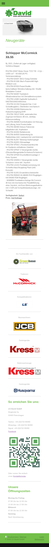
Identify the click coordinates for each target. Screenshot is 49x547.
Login (42, 537)
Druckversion (13, 537)
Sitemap (23, 537)
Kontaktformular (19, 476)
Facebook (12, 431)
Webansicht (39, 539)
